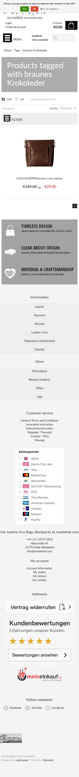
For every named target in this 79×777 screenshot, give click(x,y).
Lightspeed (22, 760)
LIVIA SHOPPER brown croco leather (39, 178)
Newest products (39, 379)
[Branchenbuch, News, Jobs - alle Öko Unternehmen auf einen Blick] (11, 742)
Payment (39, 315)
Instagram (58, 708)
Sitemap (39, 440)
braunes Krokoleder (35, 50)
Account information (39, 568)
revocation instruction (39, 424)
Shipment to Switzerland (39, 341)
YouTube (36, 708)
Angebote (37, 36)
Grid (10, 99)
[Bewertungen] (39, 665)
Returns (40, 324)
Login (8, 23)
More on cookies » (50, 9)
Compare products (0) (43, 99)
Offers (40, 388)
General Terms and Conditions (39, 420)
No (34, 9)
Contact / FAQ (39, 436)
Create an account (15, 27)
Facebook (16, 708)
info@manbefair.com (39, 551)
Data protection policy (39, 428)
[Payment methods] (39, 523)
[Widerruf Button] (39, 613)
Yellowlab (48, 760)
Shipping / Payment (39, 432)
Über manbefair (40, 39)
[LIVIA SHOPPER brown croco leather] (39, 170)
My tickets (39, 576)
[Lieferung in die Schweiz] (39, 680)
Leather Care (39, 332)
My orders (39, 572)
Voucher (39, 349)
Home (7, 50)
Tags (17, 50)
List (22, 99)
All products (39, 371)
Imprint (39, 307)
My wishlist (39, 580)
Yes (25, 9)
